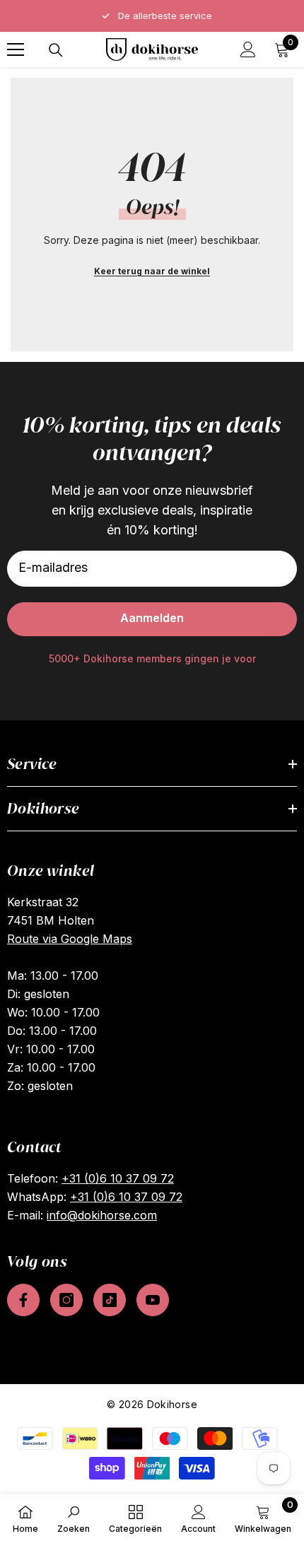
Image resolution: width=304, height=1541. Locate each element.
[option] (152, 16)
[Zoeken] (55, 50)
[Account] (248, 49)
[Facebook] (23, 1300)
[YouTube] (152, 1300)
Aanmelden (152, 618)
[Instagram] (66, 1300)
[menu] (15, 49)
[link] (73, 1517)
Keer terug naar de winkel (152, 271)
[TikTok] (109, 1300)
